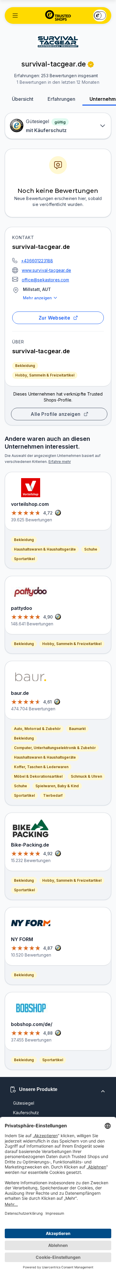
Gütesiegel (23, 1103)
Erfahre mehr (59, 461)
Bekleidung (25, 365)
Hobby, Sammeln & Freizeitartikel (44, 375)
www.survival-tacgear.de (46, 270)
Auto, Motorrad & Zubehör (37, 728)
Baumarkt (77, 728)
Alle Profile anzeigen (56, 414)
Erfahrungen (61, 99)
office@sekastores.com (45, 279)
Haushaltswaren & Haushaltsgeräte (45, 549)
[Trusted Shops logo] (58, 15)
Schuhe (90, 549)
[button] (15, 15)
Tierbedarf (52, 795)
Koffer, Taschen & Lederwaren (41, 767)
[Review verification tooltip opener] (91, 64)
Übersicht (22, 99)
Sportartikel (24, 559)
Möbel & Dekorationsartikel (38, 776)
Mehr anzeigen (37, 297)
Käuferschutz (26, 1112)
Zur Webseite (54, 318)
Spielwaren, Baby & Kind (57, 786)
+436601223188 (37, 260)
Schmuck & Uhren (86, 776)
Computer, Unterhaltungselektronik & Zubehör (55, 748)
